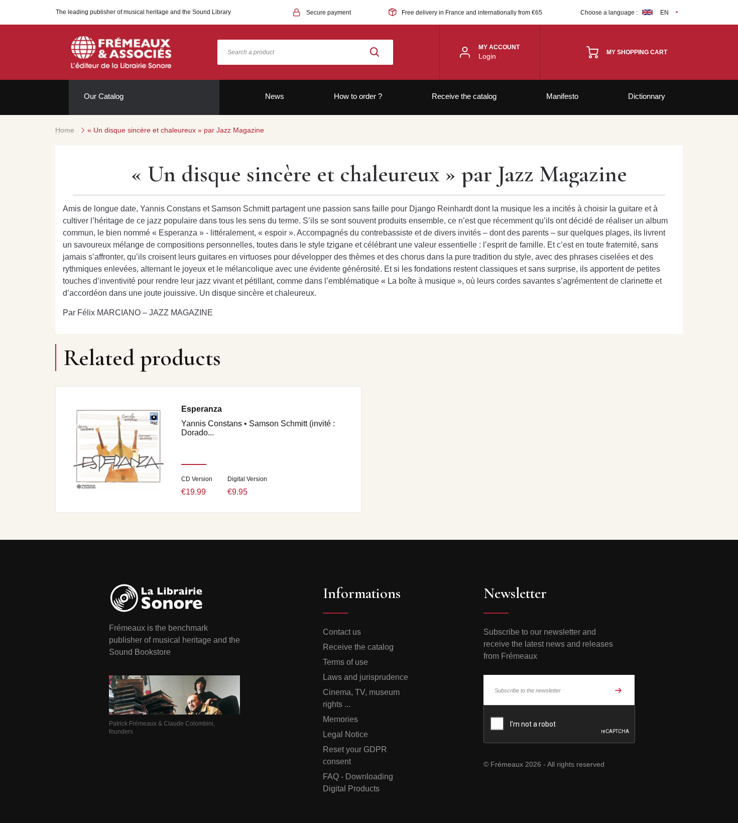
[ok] (618, 689)
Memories (340, 719)
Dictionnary (646, 96)
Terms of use (345, 662)
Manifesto (562, 96)
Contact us (342, 632)
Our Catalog (104, 96)
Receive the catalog (464, 96)
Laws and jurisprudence (365, 677)
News (274, 96)
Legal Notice (345, 734)
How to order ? (358, 96)
